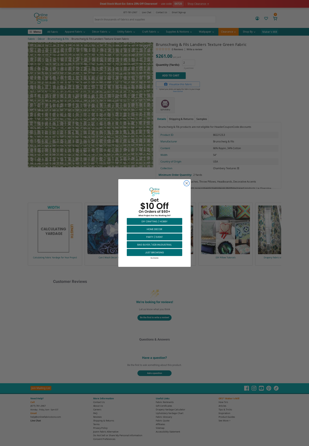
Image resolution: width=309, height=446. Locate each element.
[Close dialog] (186, 183)
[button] (154, 221)
